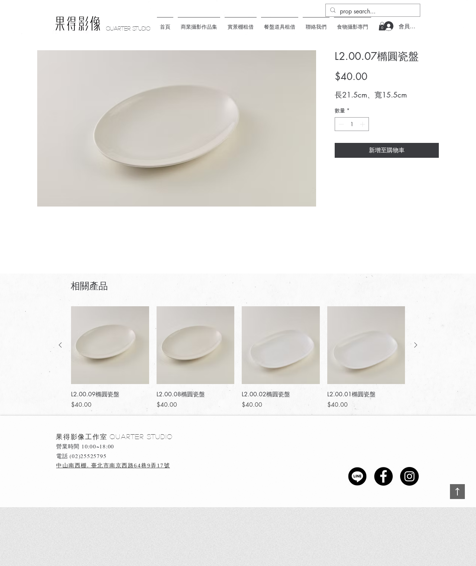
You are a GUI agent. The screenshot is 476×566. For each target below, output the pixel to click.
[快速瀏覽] (110, 345)
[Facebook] (383, 476)
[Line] (357, 476)
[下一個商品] (415, 344)
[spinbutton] (351, 124)
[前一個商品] (60, 344)
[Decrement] (340, 124)
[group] (238, 358)
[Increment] (363, 124)
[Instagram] (409, 476)
